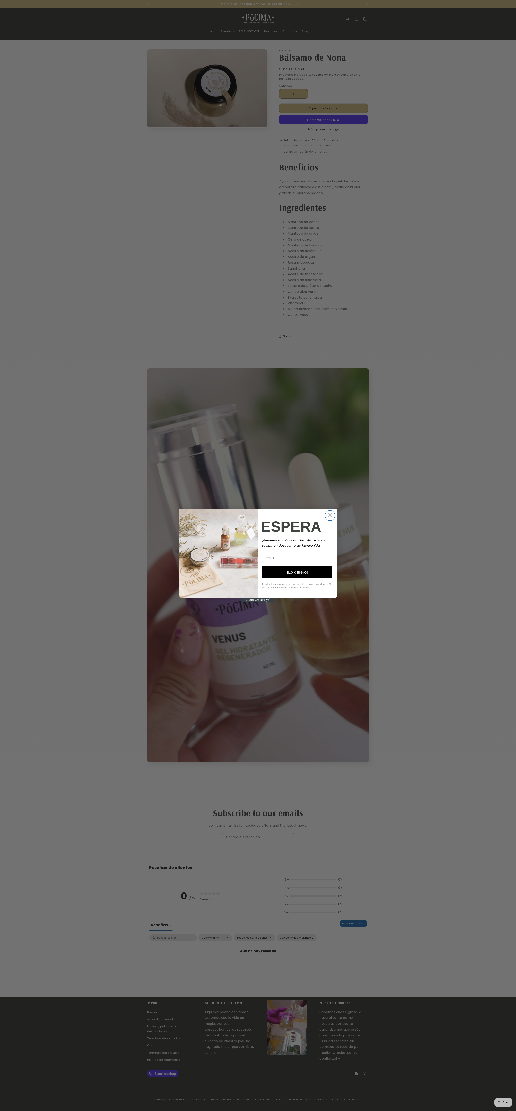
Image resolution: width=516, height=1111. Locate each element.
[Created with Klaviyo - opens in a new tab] (258, 600)
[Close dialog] (330, 515)
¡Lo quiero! (297, 572)
